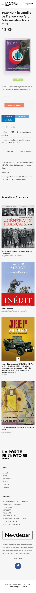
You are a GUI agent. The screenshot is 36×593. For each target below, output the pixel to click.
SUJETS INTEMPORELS (11, 524)
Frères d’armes (7, 309)
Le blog (5, 481)
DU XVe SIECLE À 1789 (10, 516)
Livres (4, 476)
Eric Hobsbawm (6, 432)
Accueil (5, 473)
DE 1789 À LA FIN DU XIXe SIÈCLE (14, 519)
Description (9, 151)
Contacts (5, 487)
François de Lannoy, (8, 256)
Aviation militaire (16, 140)
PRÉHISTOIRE (7, 507)
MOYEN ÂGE (6, 513)
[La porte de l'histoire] (12, 4)
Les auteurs (6, 479)
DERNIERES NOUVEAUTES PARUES (15, 501)
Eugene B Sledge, (7, 311)
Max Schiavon (18, 256)
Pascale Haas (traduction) (20, 311)
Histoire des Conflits (14, 143)
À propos (5, 484)
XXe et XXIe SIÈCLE (9, 522)
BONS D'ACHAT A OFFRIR (11, 504)
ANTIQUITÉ (6, 510)
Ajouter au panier (14, 105)
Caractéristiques (25, 151)
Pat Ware (4, 374)
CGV (25, 584)
